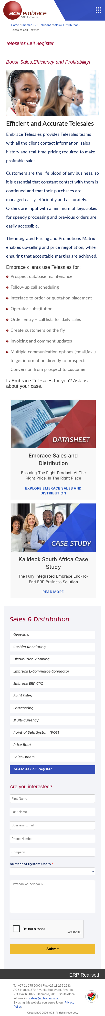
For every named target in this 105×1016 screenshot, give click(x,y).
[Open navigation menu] (98, 10)
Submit (52, 949)
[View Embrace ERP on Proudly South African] (91, 996)
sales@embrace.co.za (44, 998)
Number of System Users (30, 864)
